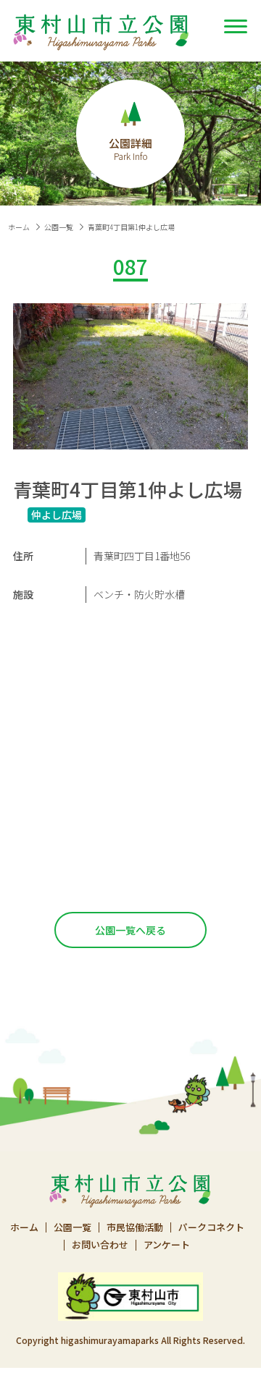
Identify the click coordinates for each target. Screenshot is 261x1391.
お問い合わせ (100, 1245)
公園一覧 (58, 226)
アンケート (167, 1245)
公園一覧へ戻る (130, 930)
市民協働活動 (135, 1227)
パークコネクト (211, 1227)
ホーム (19, 226)
